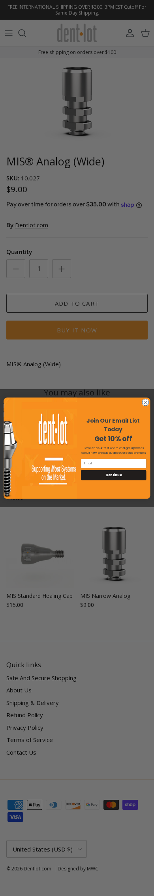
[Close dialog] (145, 402)
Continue (113, 475)
